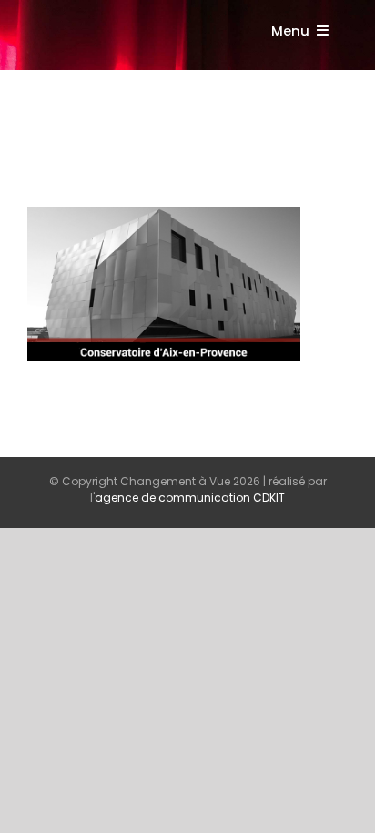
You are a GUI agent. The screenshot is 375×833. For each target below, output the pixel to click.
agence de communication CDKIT (190, 497)
